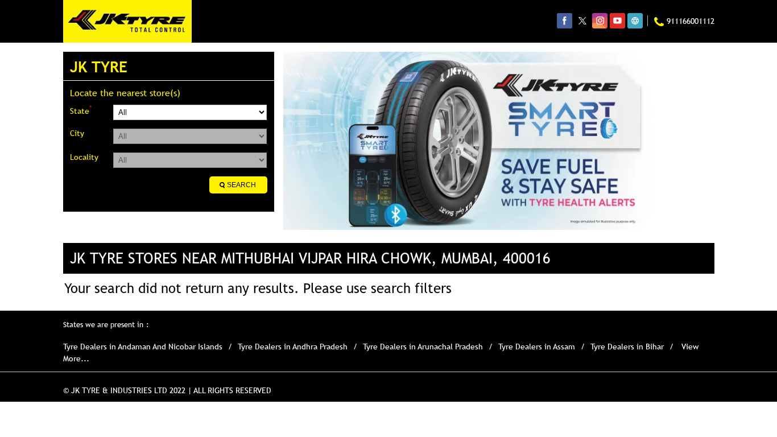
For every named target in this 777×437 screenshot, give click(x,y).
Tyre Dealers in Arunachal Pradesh (423, 346)
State (81, 110)
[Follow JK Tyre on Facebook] (564, 20)
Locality (84, 157)
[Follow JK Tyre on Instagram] (599, 20)
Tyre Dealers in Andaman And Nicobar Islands (142, 346)
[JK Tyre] (127, 21)
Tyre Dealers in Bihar (627, 346)
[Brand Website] (635, 20)
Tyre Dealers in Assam (536, 346)
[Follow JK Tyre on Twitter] (582, 20)
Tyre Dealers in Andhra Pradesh (293, 346)
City (77, 133)
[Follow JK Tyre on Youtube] (617, 20)
